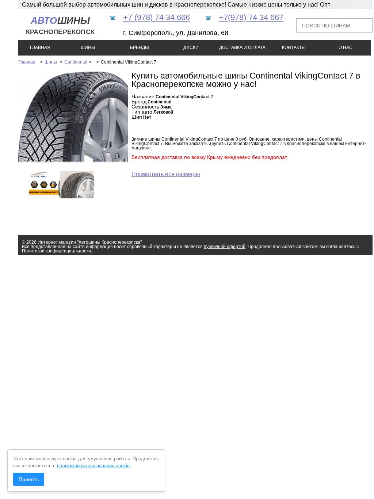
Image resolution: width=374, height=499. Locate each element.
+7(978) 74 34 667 (251, 17)
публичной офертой (224, 246)
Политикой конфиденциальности (56, 251)
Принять (29, 479)
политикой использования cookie (93, 465)
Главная (26, 62)
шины (60, 25)
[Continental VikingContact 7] (84, 161)
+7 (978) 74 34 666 (156, 17)
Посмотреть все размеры (165, 174)
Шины (51, 62)
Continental (75, 62)
